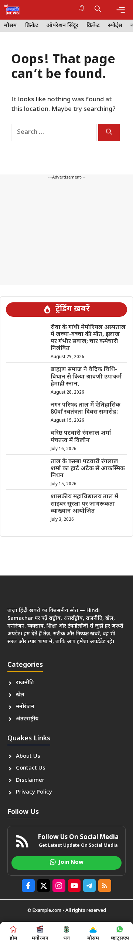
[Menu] (120, 10)
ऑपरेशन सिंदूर (62, 25)
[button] (97, 9)
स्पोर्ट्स (115, 25)
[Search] (109, 132)
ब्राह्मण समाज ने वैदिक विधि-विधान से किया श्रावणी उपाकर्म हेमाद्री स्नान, (86, 377)
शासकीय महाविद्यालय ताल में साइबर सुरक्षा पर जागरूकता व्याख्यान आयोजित (84, 504)
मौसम (10, 25)
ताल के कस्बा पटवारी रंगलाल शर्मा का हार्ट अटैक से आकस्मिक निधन (88, 469)
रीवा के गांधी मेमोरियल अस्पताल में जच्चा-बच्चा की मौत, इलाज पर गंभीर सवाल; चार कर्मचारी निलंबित (88, 338)
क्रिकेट (31, 25)
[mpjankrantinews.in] (12, 9)
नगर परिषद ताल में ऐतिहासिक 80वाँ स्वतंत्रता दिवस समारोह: (85, 408)
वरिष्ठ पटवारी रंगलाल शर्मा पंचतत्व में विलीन (81, 436)
